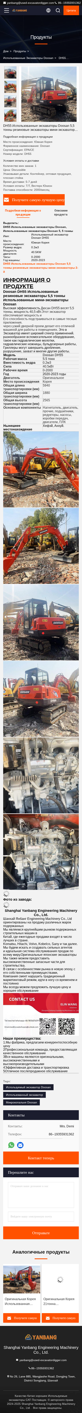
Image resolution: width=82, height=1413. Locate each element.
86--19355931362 (69, 2)
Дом (6, 51)
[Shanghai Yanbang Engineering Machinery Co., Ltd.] (20, 10)
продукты (20, 51)
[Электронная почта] (20, 1145)
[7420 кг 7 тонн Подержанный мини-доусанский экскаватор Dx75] (60, 1279)
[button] (11, 120)
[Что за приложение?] (11, 1145)
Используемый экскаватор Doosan (28, 1087)
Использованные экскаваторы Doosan (28, 58)
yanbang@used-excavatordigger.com (30, 2)
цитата (71, 10)
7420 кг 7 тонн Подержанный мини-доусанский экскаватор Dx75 (58, 1301)
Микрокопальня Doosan (21, 1102)
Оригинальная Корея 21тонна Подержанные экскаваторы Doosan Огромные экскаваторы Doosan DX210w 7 (20, 1301)
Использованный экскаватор (24, 1094)
